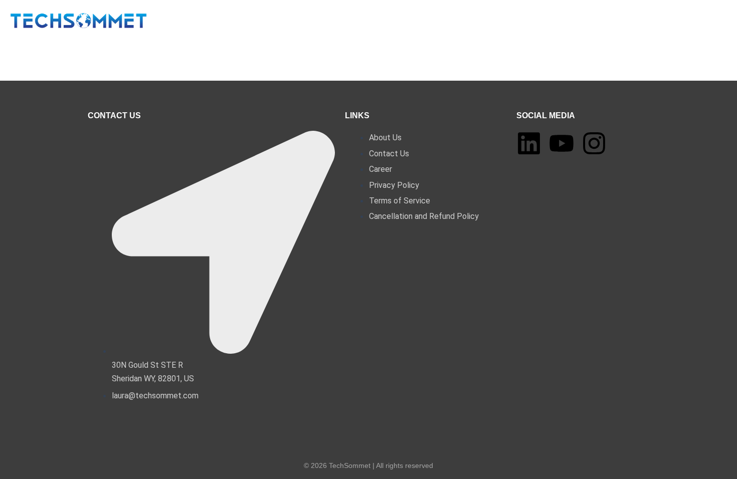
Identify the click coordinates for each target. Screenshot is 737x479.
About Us (286, 23)
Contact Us (461, 23)
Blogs (510, 23)
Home (241, 23)
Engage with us (393, 23)
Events (333, 23)
